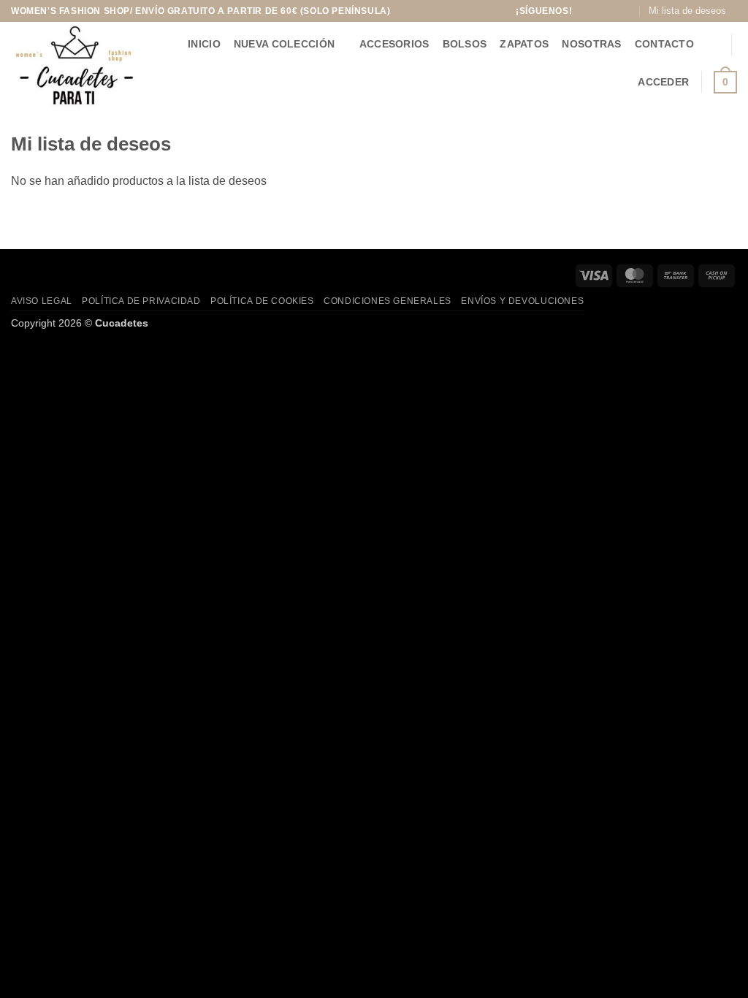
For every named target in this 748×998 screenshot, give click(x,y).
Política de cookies (262, 301)
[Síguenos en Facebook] (585, 11)
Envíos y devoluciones (522, 301)
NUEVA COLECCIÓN (284, 44)
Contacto (664, 44)
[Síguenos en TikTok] (613, 11)
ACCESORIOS (394, 44)
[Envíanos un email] (627, 11)
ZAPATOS (524, 44)
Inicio (204, 44)
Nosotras (591, 44)
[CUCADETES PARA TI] (81, 66)
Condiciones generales (387, 301)
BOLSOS (465, 44)
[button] (713, 44)
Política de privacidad (141, 301)
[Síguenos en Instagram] (599, 11)
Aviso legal (41, 301)
